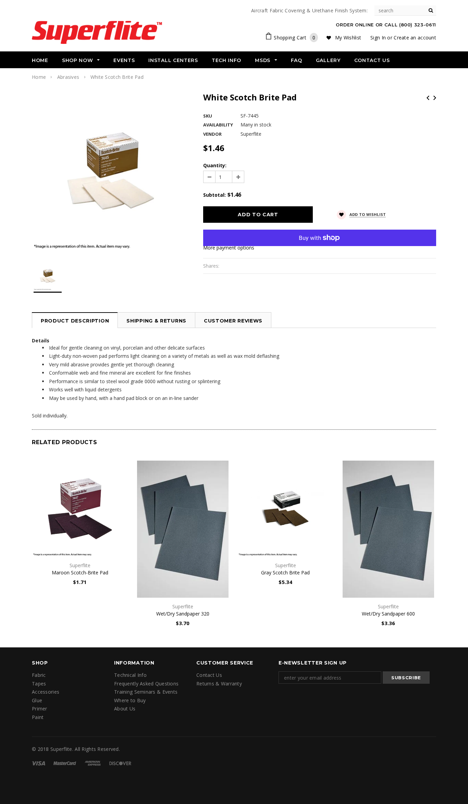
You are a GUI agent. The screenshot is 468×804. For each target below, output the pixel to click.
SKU (207, 116)
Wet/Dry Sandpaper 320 (182, 613)
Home (39, 77)
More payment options (228, 247)
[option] (110, 171)
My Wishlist (348, 37)
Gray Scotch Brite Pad (285, 572)
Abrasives (68, 77)
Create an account (415, 37)
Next (434, 98)
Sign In (378, 37)
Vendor (212, 134)
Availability (218, 125)
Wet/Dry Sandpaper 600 (388, 613)
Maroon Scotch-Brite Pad (80, 572)
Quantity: (214, 165)
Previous (428, 98)
